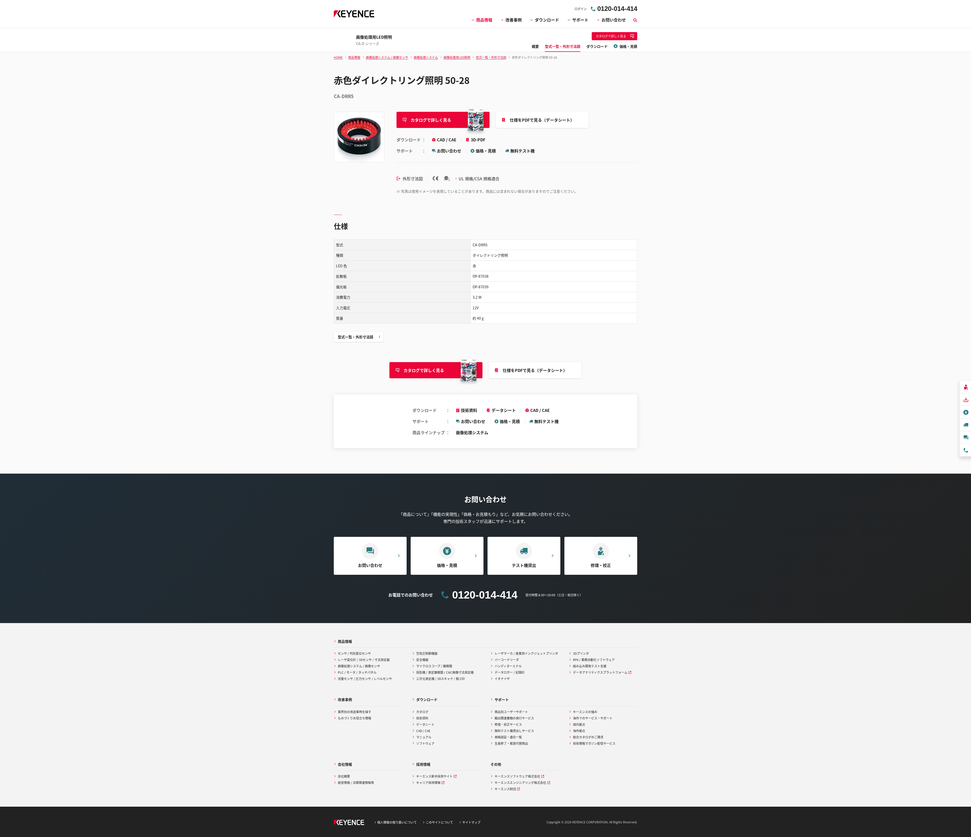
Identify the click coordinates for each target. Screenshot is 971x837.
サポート (580, 20)
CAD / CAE (447, 140)
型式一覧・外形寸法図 (355, 336)
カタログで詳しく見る (431, 120)
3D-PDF (478, 140)
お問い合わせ (614, 20)
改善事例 (513, 20)
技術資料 (469, 410)
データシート (504, 410)
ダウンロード (547, 20)
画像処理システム (472, 432)
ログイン (581, 9)
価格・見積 (486, 151)
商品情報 (484, 20)
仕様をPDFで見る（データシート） (542, 120)
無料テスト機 (522, 151)
